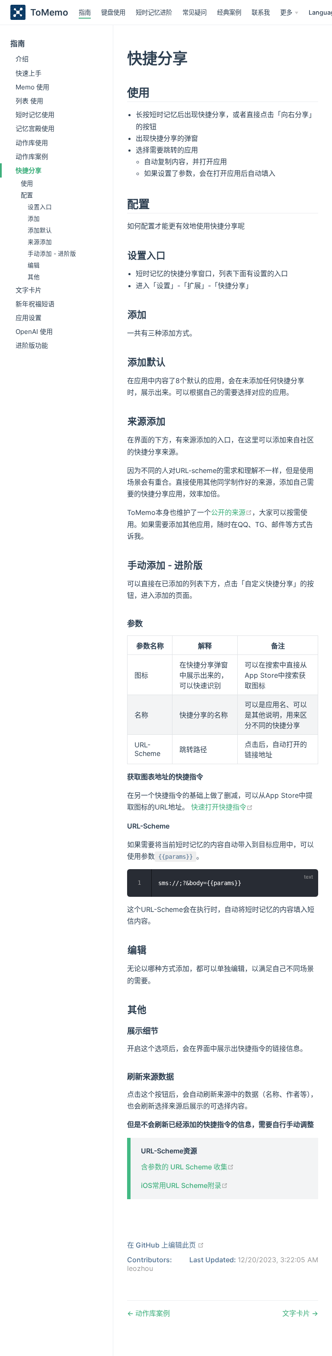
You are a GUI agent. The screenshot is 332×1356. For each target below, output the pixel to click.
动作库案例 (32, 156)
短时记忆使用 (35, 115)
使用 (27, 183)
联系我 (261, 12)
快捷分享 (29, 170)
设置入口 (40, 206)
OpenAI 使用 (34, 331)
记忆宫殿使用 (35, 128)
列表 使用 (29, 101)
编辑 (34, 265)
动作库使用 (32, 143)
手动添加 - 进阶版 (52, 253)
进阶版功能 (32, 345)
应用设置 (29, 318)
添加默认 (40, 230)
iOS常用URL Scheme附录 (184, 1185)
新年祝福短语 (35, 304)
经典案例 (229, 12)
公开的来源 (231, 512)
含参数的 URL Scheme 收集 (187, 1166)
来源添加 (40, 241)
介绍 (22, 59)
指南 (85, 12)
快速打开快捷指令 (222, 807)
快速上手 (29, 73)
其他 (34, 276)
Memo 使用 (32, 87)
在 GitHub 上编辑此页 (165, 1245)
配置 (27, 195)
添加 (34, 218)
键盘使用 (113, 12)
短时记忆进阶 (154, 12)
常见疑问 (194, 12)
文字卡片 (29, 290)
